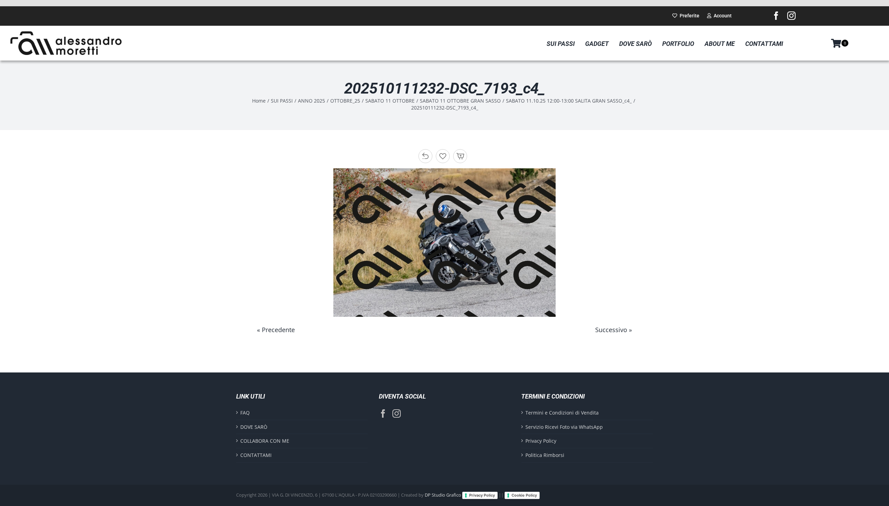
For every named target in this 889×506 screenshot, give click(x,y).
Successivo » (613, 330)
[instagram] (791, 15)
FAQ (245, 412)
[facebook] (776, 15)
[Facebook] (383, 413)
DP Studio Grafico (443, 495)
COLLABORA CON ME (264, 440)
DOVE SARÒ (253, 427)
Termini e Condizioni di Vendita (562, 412)
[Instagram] (396, 413)
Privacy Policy (540, 440)
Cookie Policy (524, 495)
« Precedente (276, 330)
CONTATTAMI (256, 455)
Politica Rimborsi (544, 455)
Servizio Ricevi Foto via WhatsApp (564, 427)
